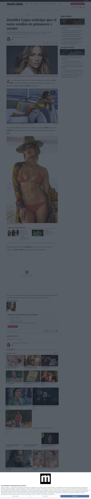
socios (10, 487)
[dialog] (45, 485)
